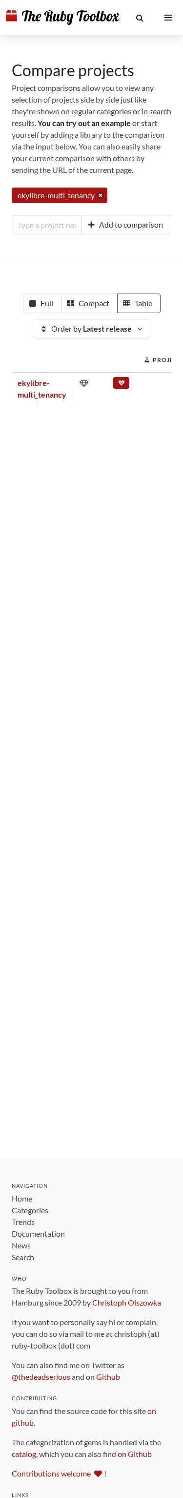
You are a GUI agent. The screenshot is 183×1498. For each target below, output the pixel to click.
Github (108, 1376)
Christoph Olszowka (126, 1302)
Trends (23, 1221)
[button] (139, 17)
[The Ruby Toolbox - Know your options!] (62, 17)
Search (23, 1257)
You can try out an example (84, 122)
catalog (24, 1453)
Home (22, 1198)
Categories (30, 1210)
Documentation (38, 1233)
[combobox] (47, 224)
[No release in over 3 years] (121, 385)
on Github (135, 1453)
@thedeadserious (41, 1376)
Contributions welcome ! (59, 1473)
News (21, 1245)
